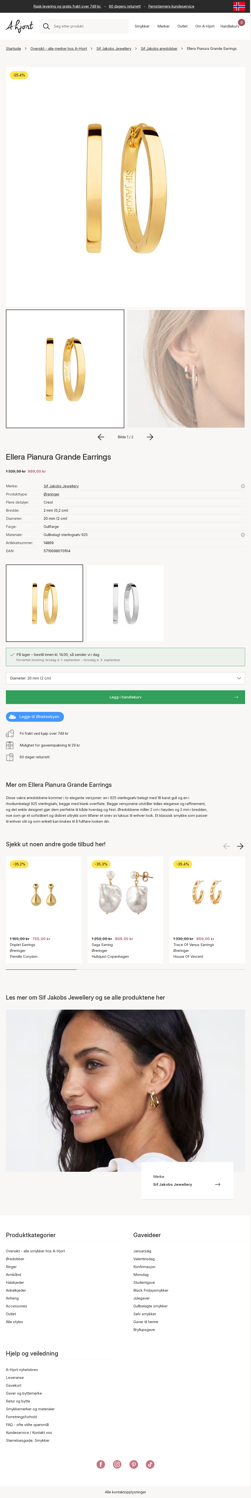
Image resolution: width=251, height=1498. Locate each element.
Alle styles (14, 1321)
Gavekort (13, 1385)
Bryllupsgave (144, 1329)
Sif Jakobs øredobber (159, 48)
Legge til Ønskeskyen (39, 716)
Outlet (11, 1314)
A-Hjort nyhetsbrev (22, 1369)
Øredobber (15, 1259)
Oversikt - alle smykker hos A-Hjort (35, 1251)
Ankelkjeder (16, 1290)
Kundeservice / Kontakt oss (29, 1432)
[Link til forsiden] (19, 26)
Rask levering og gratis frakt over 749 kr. (67, 6)
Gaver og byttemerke (24, 1393)
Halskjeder (15, 1282)
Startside (13, 48)
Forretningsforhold (21, 1416)
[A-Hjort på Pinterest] (133, 1465)
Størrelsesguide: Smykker (28, 1440)
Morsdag (141, 1274)
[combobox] (89, 26)
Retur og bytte (18, 1401)
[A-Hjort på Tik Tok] (150, 1465)
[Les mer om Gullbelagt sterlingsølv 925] (243, 535)
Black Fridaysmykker (150, 1290)
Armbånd (13, 1274)
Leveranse (15, 1377)
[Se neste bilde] (240, 846)
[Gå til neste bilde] (150, 437)
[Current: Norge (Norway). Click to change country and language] (239, 6)
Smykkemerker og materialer (30, 1409)
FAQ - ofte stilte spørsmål (27, 1424)
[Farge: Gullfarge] (44, 603)
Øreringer (51, 494)
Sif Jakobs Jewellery (113, 48)
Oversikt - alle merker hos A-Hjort (58, 48)
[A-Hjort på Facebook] (101, 1465)
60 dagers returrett (125, 6)
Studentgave (144, 1282)
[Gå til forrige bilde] (101, 437)
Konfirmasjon (144, 1266)
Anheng (12, 1298)
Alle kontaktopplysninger (125, 1492)
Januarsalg (142, 1251)
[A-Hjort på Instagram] (117, 1465)
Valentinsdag (144, 1259)
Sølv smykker (144, 1314)
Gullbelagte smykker (150, 1306)
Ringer (11, 1266)
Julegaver (141, 1298)
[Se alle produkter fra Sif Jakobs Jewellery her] (243, 486)
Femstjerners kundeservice (171, 6)
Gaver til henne (145, 1321)
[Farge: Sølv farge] (125, 603)
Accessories (16, 1306)
